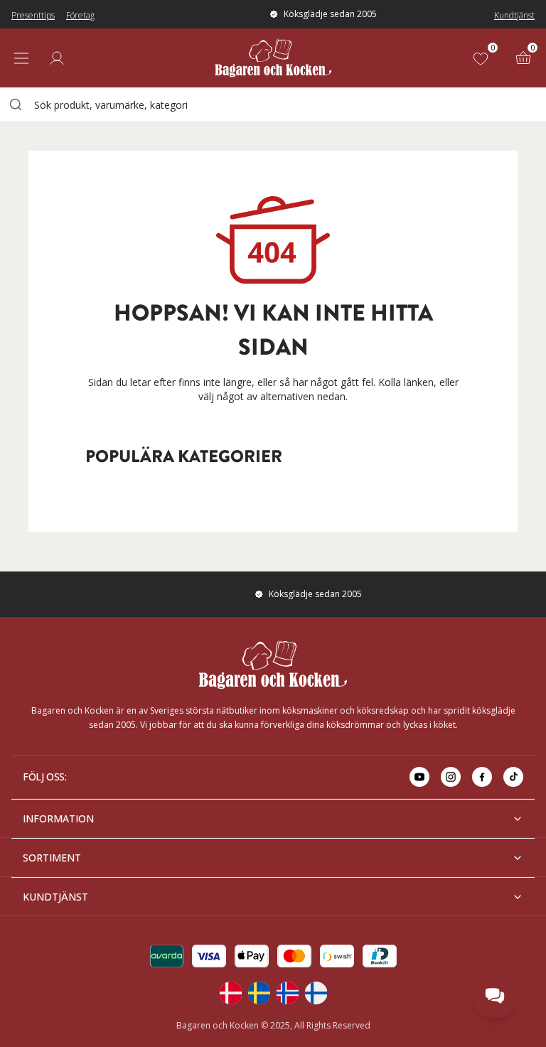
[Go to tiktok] (513, 777)
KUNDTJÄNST (55, 896)
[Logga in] (57, 58)
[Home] (273, 57)
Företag (80, 15)
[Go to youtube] (419, 777)
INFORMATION (58, 818)
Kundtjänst (514, 15)
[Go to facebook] (482, 777)
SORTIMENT (52, 857)
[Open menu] (21, 58)
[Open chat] (495, 996)
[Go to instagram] (451, 777)
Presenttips (33, 15)
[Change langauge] (230, 993)
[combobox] (273, 104)
